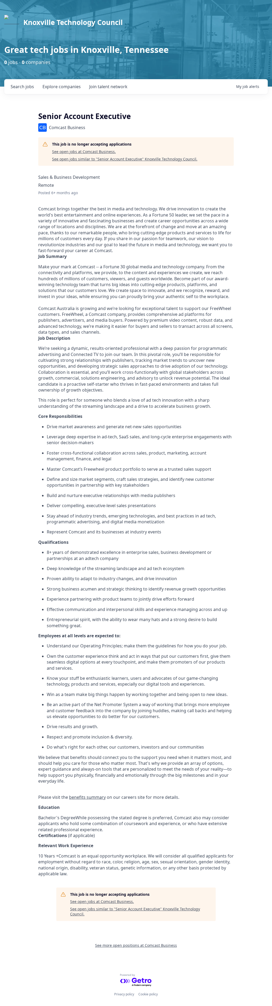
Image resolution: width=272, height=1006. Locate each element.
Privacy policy (124, 994)
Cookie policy (148, 994)
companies (61, 87)
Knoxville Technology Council (73, 22)
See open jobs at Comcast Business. (84, 151)
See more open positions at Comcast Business (136, 945)
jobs (22, 87)
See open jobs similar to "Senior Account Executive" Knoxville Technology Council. (124, 159)
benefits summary (87, 797)
